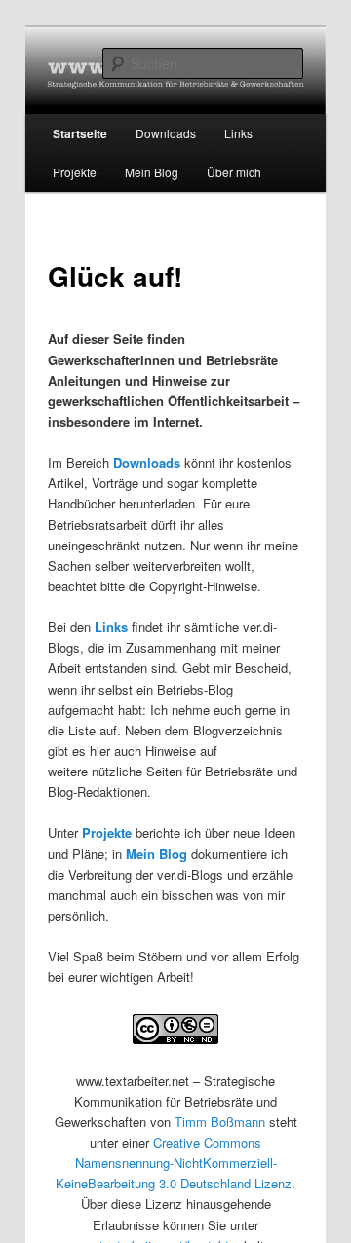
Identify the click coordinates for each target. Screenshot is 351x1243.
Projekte (75, 172)
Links (111, 627)
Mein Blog (151, 172)
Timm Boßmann (220, 1121)
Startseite (80, 133)
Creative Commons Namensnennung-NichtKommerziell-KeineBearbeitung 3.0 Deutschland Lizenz (174, 1162)
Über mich (234, 172)
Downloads (146, 462)
